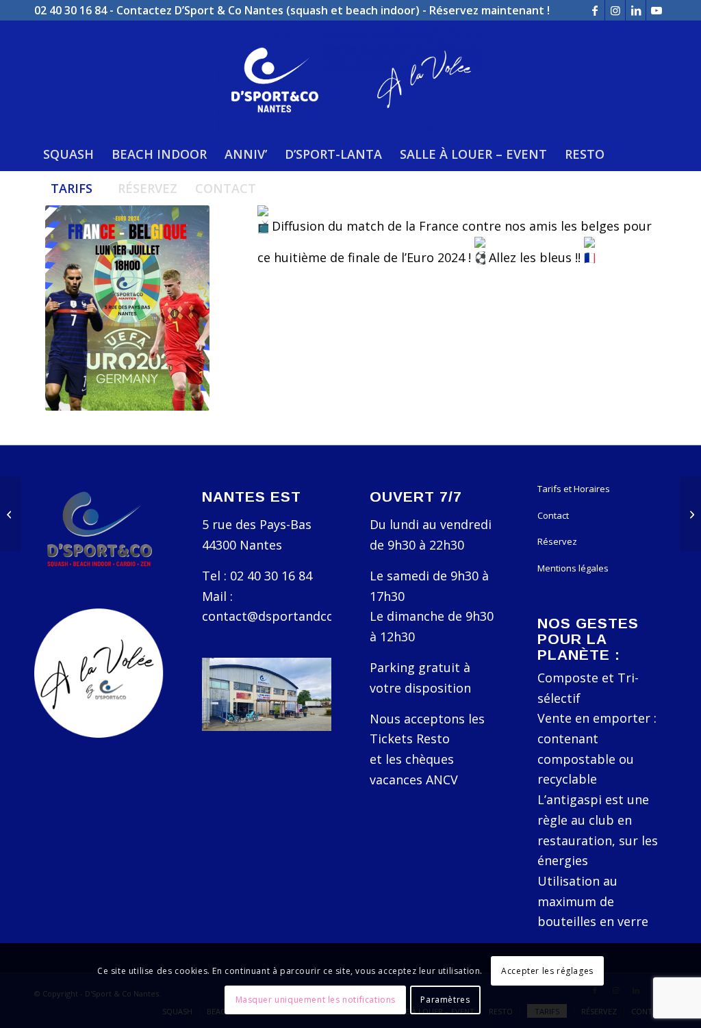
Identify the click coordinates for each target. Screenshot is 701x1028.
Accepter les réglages (547, 971)
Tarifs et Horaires (573, 489)
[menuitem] (68, 154)
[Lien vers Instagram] (615, 10)
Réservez (557, 541)
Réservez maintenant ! (489, 10)
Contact (553, 515)
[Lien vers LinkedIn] (636, 10)
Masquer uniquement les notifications (315, 999)
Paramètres (445, 999)
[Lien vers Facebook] (594, 10)
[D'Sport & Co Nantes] (350, 79)
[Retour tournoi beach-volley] (10, 514)
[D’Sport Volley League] (690, 514)
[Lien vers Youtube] (656, 10)
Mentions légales (573, 568)
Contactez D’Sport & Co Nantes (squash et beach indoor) (268, 10)
